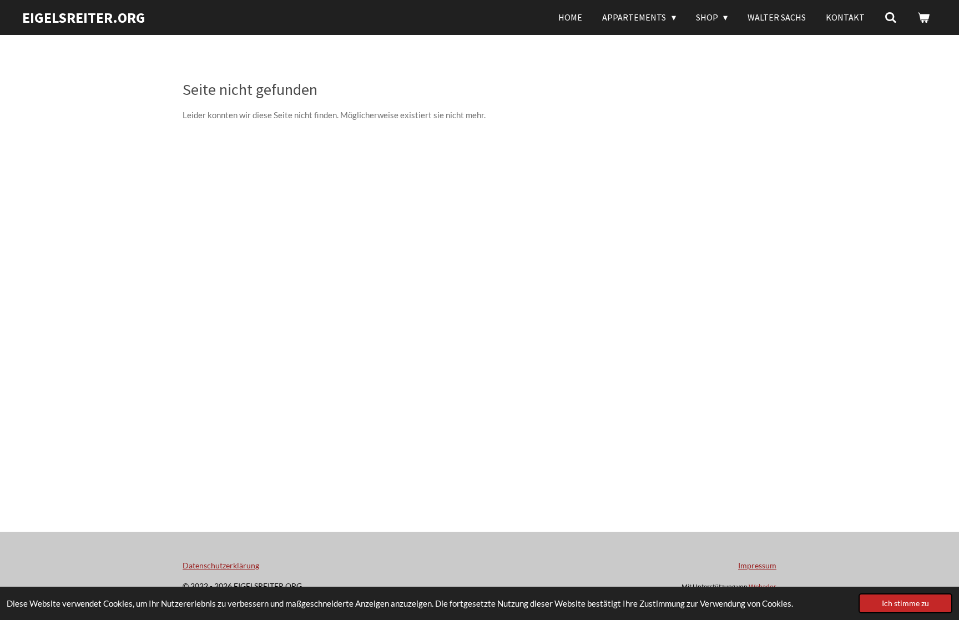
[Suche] (890, 17)
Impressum (757, 565)
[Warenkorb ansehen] (923, 17)
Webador (762, 586)
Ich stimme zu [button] (905, 603)
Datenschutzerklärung (221, 565)
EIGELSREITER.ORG (83, 17)
